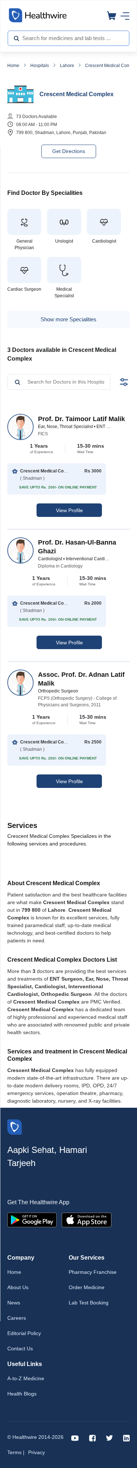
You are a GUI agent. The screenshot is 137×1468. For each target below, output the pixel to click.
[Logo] (14, 1126)
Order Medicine (86, 1287)
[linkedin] (126, 1437)
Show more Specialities (68, 319)
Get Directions (68, 151)
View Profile (69, 510)
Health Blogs (22, 1394)
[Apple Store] (86, 1219)
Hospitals (39, 65)
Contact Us (20, 1348)
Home (13, 65)
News (13, 1303)
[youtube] (75, 1437)
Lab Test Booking (89, 1303)
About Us (17, 1287)
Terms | (15, 1452)
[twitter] (109, 1437)
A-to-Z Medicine (25, 1378)
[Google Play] (32, 1219)
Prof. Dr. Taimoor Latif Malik (81, 419)
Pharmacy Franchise (93, 1272)
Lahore (67, 65)
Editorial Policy (24, 1333)
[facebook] (92, 1437)
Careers (16, 1318)
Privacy (36, 1452)
